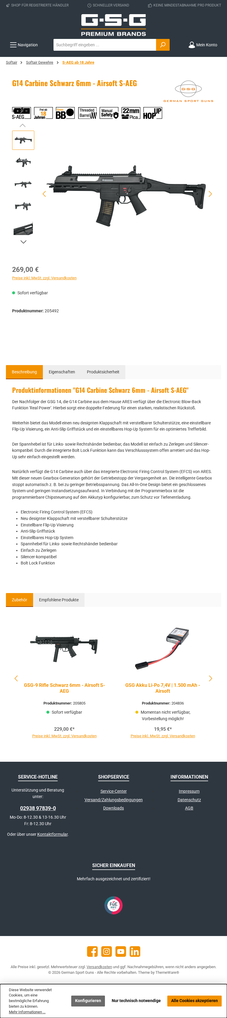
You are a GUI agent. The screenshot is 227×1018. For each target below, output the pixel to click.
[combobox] (104, 45)
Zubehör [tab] (19, 599)
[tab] (24, 372)
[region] (113, 194)
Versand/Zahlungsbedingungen (114, 799)
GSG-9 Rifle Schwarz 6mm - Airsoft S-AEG (64, 688)
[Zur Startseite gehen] (113, 25)
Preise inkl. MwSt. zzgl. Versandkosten (44, 278)
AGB (189, 808)
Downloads (113, 808)
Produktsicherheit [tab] (103, 372)
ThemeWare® (167, 972)
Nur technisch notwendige (136, 1000)
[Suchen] (163, 45)
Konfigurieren (88, 1000)
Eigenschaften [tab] (62, 372)
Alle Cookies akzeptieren (194, 1000)
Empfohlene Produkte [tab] (59, 599)
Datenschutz (189, 799)
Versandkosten (99, 967)
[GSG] (188, 92)
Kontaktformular (52, 834)
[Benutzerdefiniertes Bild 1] (113, 905)
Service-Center (113, 791)
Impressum (189, 791)
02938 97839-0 (38, 808)
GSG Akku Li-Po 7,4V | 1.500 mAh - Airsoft (162, 688)
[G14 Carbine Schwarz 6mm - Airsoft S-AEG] (127, 194)
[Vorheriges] (44, 193)
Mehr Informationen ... (27, 1012)
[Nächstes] (210, 193)
